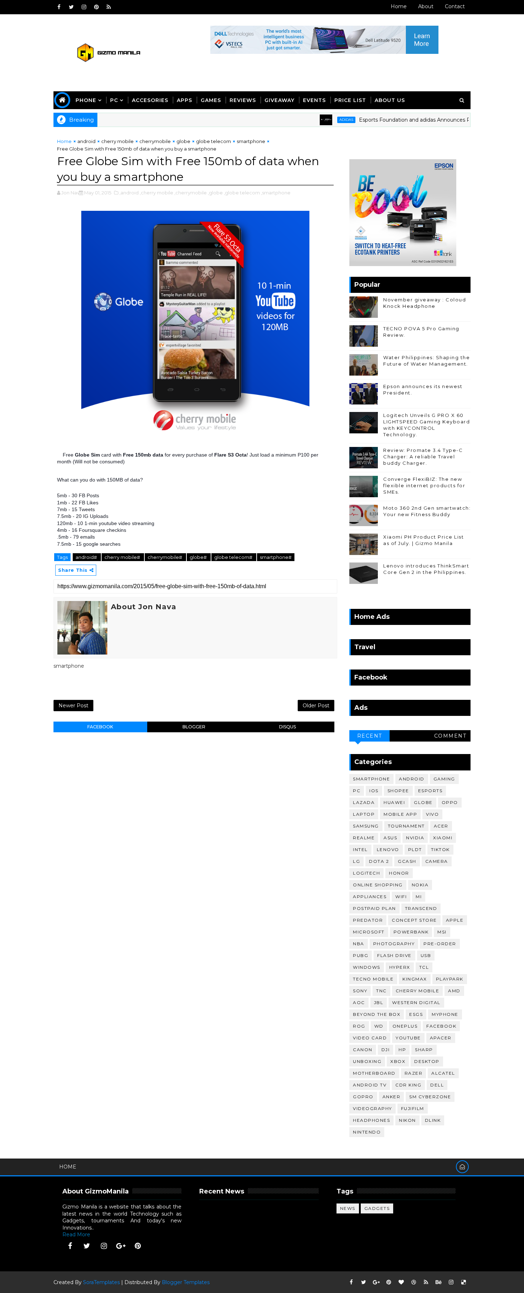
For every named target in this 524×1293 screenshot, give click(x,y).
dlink (433, 1120)
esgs (416, 1014)
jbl (379, 1002)
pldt (415, 849)
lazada (364, 802)
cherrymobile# (165, 557)
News (347, 1208)
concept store (414, 920)
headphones (371, 1120)
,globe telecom (242, 192)
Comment (450, 736)
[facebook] (58, 7)
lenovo (388, 849)
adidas (322, 119)
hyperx (399, 967)
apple (455, 920)
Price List (350, 100)
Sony (360, 990)
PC (114, 100)
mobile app (400, 814)
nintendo (367, 1132)
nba (358, 943)
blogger (194, 726)
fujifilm (412, 1108)
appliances (369, 896)
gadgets (377, 1208)
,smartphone (276, 192)
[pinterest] (96, 7)
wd (379, 1026)
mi (419, 896)
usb (426, 955)
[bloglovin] (401, 1282)
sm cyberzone (430, 1096)
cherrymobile (155, 141)
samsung (366, 826)
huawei (394, 802)
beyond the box (376, 1014)
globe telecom (213, 141)
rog (359, 1026)
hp (402, 1049)
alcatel (443, 1073)
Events (314, 100)
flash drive (394, 955)
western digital (416, 1002)
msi (442, 932)
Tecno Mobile (373, 979)
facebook (100, 726)
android (86, 141)
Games (211, 100)
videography (372, 1108)
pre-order (439, 943)
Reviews (243, 100)
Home (399, 6)
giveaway (279, 100)
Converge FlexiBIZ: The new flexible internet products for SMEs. (424, 485)
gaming (444, 779)
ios (374, 790)
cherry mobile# (122, 557)
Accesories (150, 100)
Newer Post (73, 705)
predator (368, 920)
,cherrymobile (190, 192)
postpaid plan (374, 908)
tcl (424, 967)
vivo (432, 814)
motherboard (374, 1073)
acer (441, 826)
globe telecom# (233, 557)
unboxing (367, 1061)
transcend (421, 908)
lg (356, 861)
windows (366, 967)
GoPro (363, 1096)
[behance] (438, 1282)
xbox (397, 1061)
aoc (359, 1002)
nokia (420, 884)
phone (86, 100)
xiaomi (442, 837)
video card (370, 1037)
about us (390, 100)
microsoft (369, 932)
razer (414, 1073)
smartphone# (276, 557)
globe (183, 141)
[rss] (108, 7)
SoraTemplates (101, 1282)
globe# (199, 557)
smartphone (251, 141)
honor (399, 873)
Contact (455, 6)
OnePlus (405, 1026)
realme (364, 837)
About (425, 6)
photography (394, 943)
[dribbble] (413, 1282)
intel (360, 849)
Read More (76, 1234)
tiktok (440, 849)
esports (430, 790)
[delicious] (463, 1282)
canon (363, 1049)
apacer (441, 1037)
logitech (366, 873)
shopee (398, 790)
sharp (424, 1049)
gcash (407, 861)
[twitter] (71, 7)
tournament (406, 826)
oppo (450, 802)
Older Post (316, 705)
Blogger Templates (186, 1282)
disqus (287, 726)
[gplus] (120, 1245)
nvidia (415, 837)
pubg (360, 955)
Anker (391, 1096)
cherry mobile (117, 141)
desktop (427, 1061)
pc (356, 790)
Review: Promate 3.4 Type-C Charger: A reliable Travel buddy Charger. (423, 456)
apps (184, 100)
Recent (369, 736)
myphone (445, 1014)
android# (87, 557)
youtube (408, 1037)
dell (437, 1085)
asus (390, 837)
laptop (364, 814)
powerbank (411, 932)
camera (436, 861)
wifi (401, 896)
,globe (215, 192)
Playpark (449, 979)
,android (129, 192)
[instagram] (83, 7)
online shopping (378, 884)
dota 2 (379, 861)
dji (385, 1049)
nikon (407, 1120)
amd (454, 990)
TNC (381, 990)
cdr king (408, 1085)
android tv (369, 1085)
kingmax (414, 979)
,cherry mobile (156, 192)
